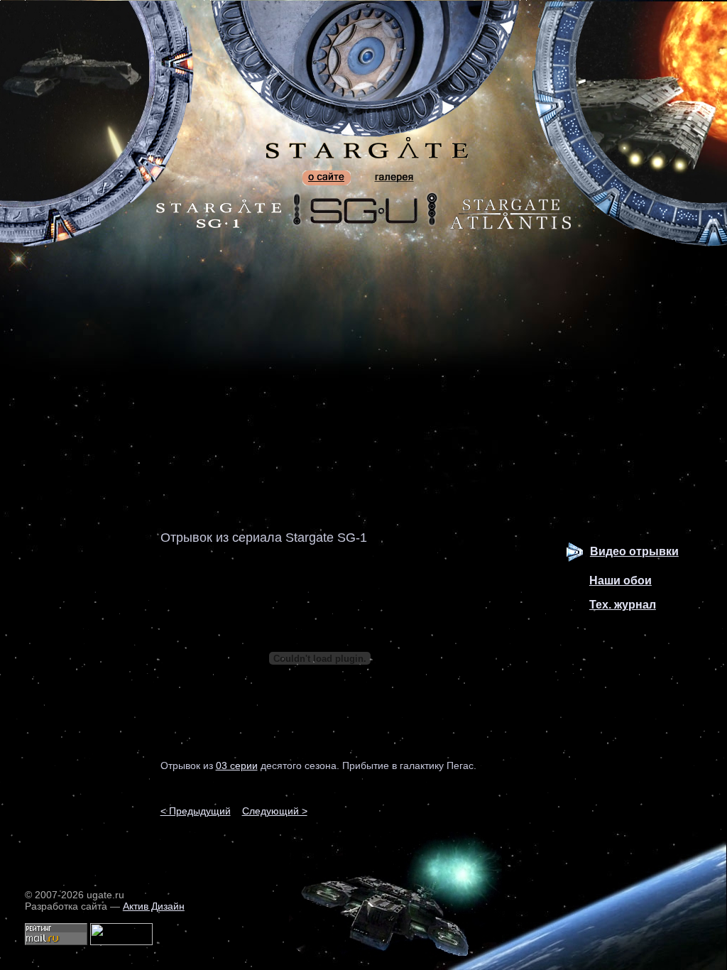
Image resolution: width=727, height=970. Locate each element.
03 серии (237, 765)
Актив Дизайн (154, 906)
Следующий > (274, 811)
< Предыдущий (195, 811)
